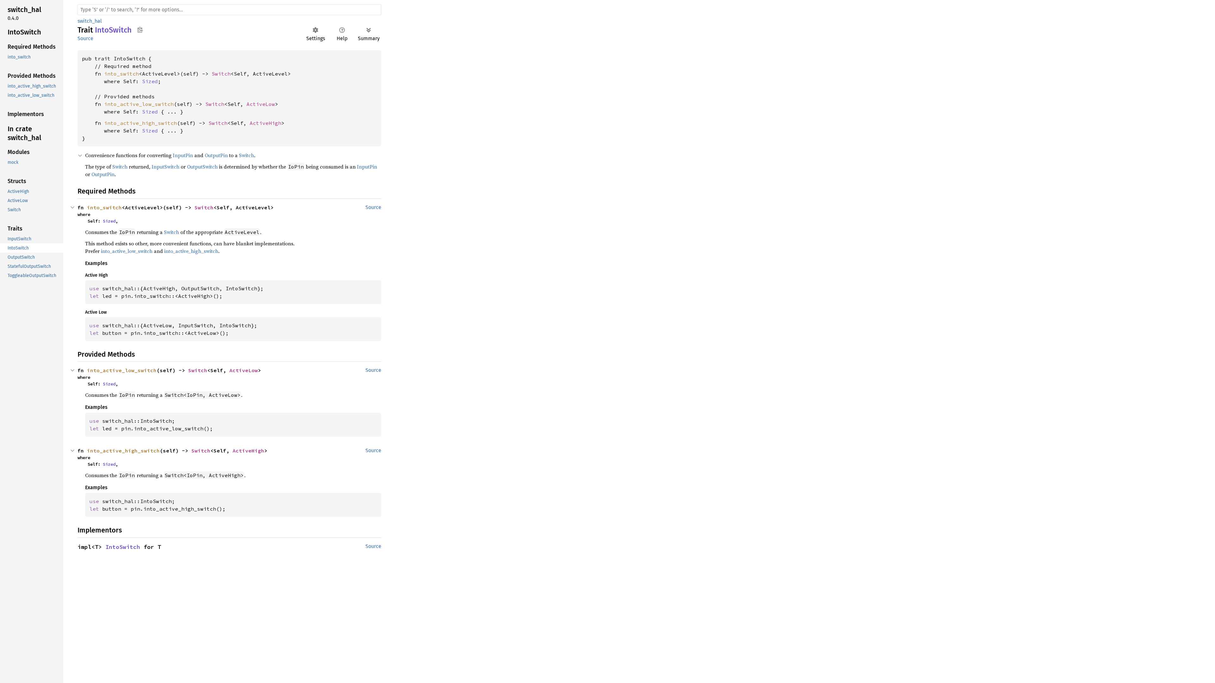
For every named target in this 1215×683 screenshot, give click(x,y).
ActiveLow (260, 104)
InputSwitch (165, 166)
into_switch (121, 74)
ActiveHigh (265, 123)
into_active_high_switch (140, 123)
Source (85, 38)
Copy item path (140, 29)
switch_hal (90, 21)
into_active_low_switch (139, 104)
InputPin (183, 155)
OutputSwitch (202, 166)
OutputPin (216, 155)
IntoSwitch (122, 547)
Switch (221, 74)
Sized (150, 81)
